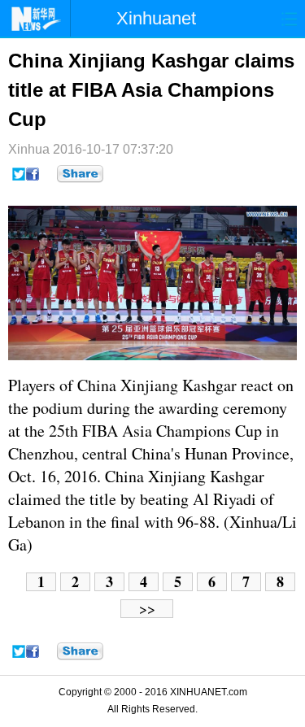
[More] (80, 174)
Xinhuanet (156, 18)
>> (147, 608)
